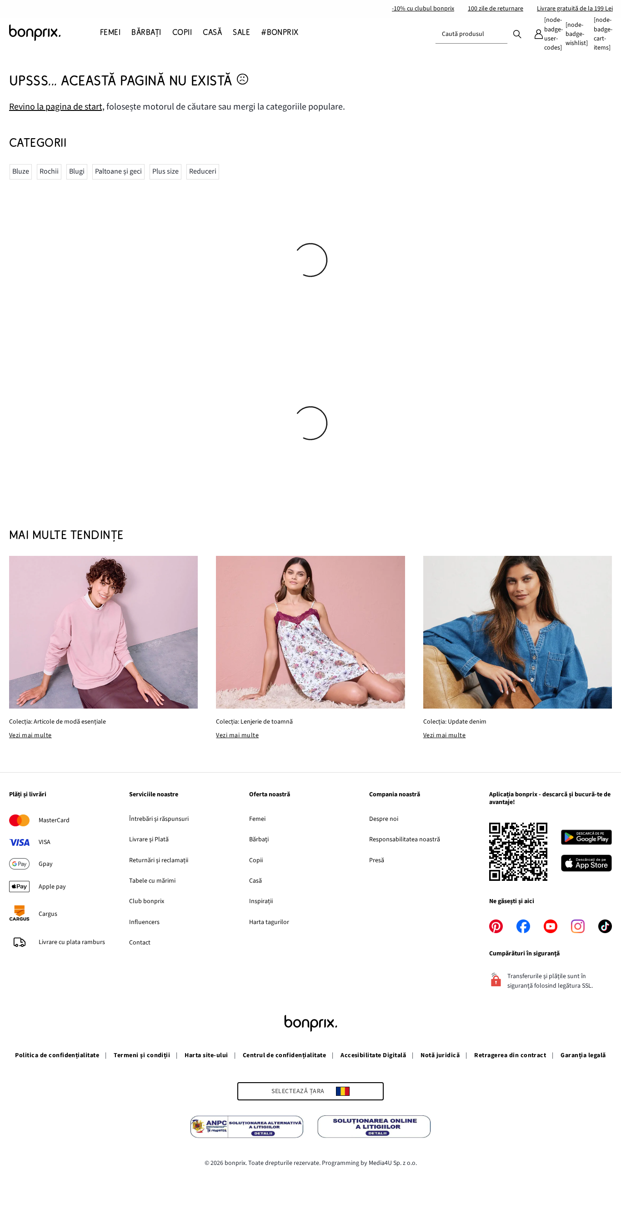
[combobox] (471, 34)
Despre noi (383, 819)
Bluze (20, 171)
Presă (376, 860)
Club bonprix (146, 901)
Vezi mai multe (30, 735)
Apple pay (52, 886)
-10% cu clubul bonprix (423, 8)
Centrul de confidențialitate (284, 1055)
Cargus (48, 914)
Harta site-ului (206, 1055)
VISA (44, 842)
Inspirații (261, 901)
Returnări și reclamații (158, 860)
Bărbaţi (259, 839)
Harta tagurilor (269, 922)
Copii (256, 860)
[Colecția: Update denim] (517, 632)
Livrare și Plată (149, 839)
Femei (257, 819)
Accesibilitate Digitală (373, 1055)
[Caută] (517, 33)
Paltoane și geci (118, 171)
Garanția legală (583, 1055)
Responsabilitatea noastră (404, 839)
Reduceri (202, 171)
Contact (139, 942)
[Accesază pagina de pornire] (54, 33)
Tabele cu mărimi (152, 880)
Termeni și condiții (142, 1055)
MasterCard (54, 820)
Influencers (144, 922)
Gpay (46, 864)
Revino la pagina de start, (57, 106)
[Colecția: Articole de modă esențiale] (103, 632)
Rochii (49, 171)
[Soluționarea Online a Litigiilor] (374, 1128)
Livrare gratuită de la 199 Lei (575, 8)
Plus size (165, 171)
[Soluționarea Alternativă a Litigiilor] (247, 1128)
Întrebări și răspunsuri (159, 819)
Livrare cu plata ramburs (72, 942)
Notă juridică (440, 1055)
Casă (255, 880)
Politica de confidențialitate (57, 1055)
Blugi (77, 171)
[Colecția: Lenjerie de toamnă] (310, 632)
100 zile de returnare (495, 8)
